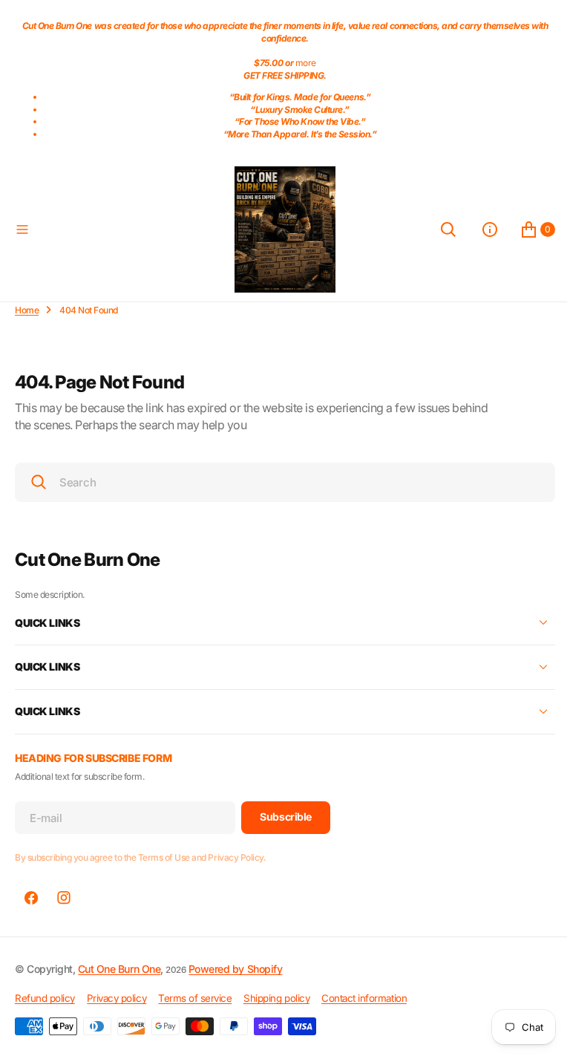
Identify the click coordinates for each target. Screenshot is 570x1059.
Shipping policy (276, 998)
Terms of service (195, 998)
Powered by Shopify (235, 968)
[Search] (437, 229)
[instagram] (64, 898)
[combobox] (279, 482)
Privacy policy (116, 998)
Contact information (364, 998)
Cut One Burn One (119, 968)
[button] (119, 229)
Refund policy (45, 998)
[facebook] (31, 898)
